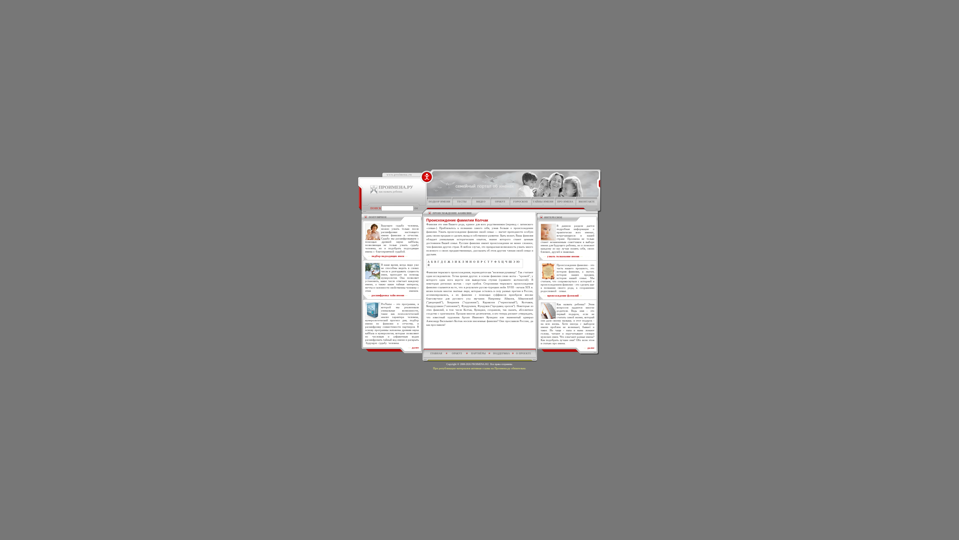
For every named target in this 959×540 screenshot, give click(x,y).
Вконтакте (587, 201)
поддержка (501, 353)
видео (480, 201)
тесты (462, 201)
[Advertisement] (479, 338)
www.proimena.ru (399, 174)
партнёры (478, 353)
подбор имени (439, 201)
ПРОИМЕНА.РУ (396, 187)
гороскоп (520, 201)
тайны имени (543, 201)
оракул (500, 201)
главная (436, 353)
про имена (565, 201)
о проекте (523, 353)
